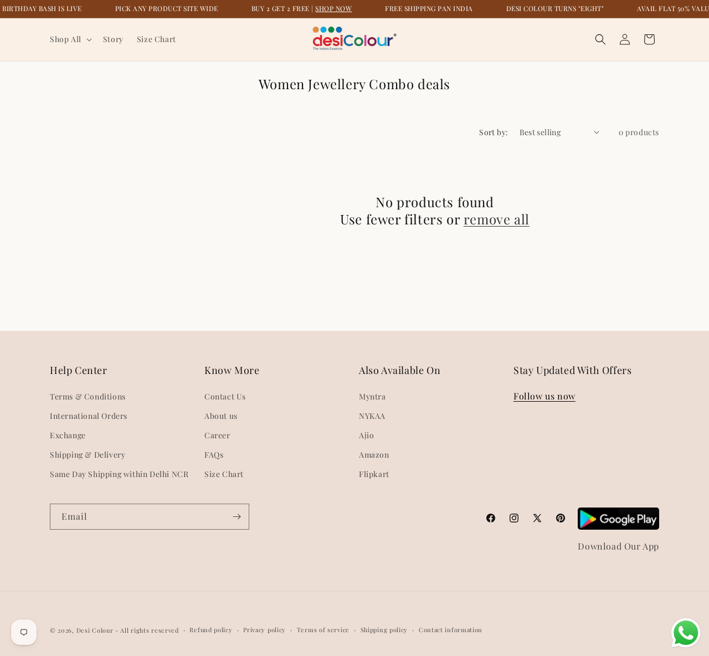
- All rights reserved (147, 630)
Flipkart (374, 474)
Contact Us (225, 396)
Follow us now (544, 396)
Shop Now (333, 8)
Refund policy (210, 630)
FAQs (213, 454)
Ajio (366, 435)
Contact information (450, 630)
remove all (497, 219)
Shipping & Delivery (87, 454)
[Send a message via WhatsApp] (686, 633)
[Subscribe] (236, 517)
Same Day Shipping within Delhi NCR (119, 474)
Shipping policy (384, 630)
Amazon (374, 454)
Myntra (372, 396)
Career (217, 435)
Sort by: (493, 132)
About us (221, 416)
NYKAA (372, 416)
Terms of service (323, 630)
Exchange (68, 435)
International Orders (88, 416)
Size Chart (224, 474)
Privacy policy (264, 630)
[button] (69, 39)
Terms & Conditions (88, 396)
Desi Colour (95, 630)
